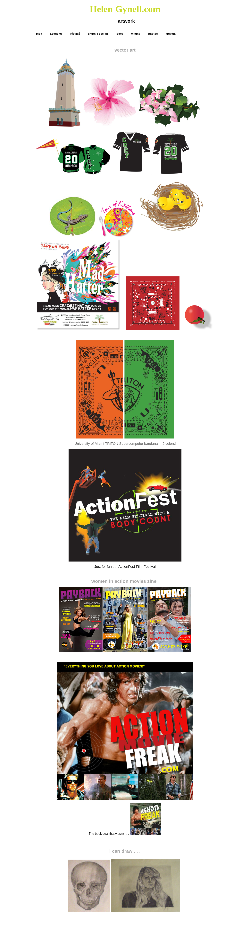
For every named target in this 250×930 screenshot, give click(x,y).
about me (56, 33)
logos (119, 33)
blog (39, 33)
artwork (171, 33)
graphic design (98, 33)
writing (135, 33)
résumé (75, 33)
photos (153, 33)
